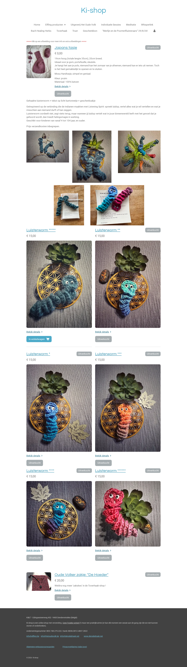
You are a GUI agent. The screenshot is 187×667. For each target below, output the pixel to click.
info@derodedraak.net (69, 636)
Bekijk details (61, 86)
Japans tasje (66, 48)
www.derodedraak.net (93, 636)
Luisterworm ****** (110, 471)
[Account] (154, 30)
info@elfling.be (32, 636)
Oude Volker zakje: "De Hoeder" (81, 575)
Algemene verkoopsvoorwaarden (40, 647)
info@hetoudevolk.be (50, 636)
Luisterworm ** (107, 230)
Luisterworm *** (108, 354)
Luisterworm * (38, 354)
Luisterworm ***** (41, 230)
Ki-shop (93, 10)
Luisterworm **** (40, 471)
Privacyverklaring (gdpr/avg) (75, 647)
